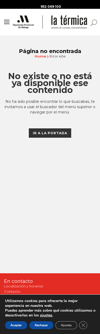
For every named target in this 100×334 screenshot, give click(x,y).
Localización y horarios (23, 286)
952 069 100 (51, 7)
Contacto (12, 291)
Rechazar (41, 325)
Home (40, 56)
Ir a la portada (50, 133)
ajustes (46, 315)
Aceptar (16, 325)
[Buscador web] (92, 22)
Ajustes (66, 325)
